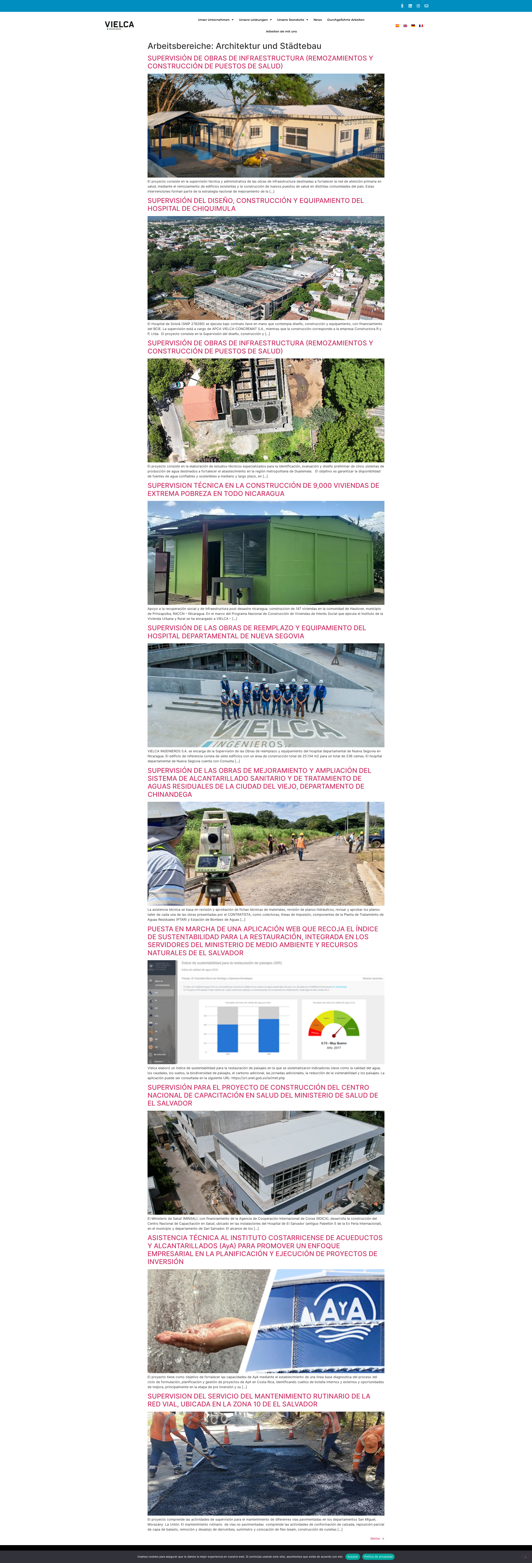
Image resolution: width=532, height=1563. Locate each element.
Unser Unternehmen (214, 20)
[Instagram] (418, 6)
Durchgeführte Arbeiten (346, 20)
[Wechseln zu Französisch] (421, 25)
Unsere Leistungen (253, 20)
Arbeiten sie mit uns (281, 31)
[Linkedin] (410, 6)
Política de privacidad (378, 1556)
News (318, 20)
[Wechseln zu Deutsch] (413, 25)
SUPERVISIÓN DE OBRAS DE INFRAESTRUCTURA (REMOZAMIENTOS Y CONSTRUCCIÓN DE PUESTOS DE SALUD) (260, 62)
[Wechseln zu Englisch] (405, 25)
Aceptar (352, 1556)
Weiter (377, 1538)
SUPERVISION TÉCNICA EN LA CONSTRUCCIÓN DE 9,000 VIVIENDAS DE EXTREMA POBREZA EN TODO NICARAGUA (263, 489)
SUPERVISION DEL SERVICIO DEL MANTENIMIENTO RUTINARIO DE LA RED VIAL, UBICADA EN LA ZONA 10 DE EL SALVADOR (259, 1400)
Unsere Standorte (290, 20)
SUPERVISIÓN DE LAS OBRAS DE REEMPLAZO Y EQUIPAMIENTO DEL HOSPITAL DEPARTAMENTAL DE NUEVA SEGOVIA (257, 632)
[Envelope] (426, 6)
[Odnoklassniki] (402, 6)
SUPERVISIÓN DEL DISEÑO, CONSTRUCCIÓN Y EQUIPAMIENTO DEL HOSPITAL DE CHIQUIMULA (256, 204)
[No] (525, 1556)
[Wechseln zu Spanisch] (397, 25)
